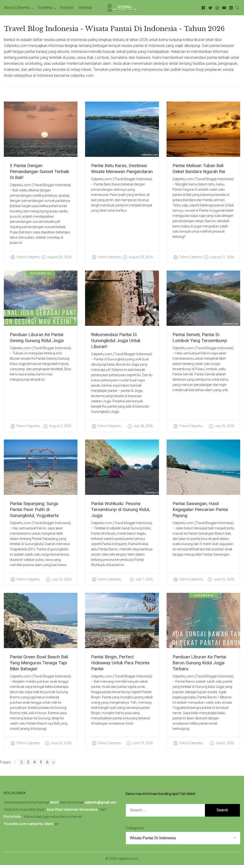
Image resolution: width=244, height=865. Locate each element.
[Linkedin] (230, 7)
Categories (135, 828)
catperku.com (127, 858)
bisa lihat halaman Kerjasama (72, 809)
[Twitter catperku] (210, 7)
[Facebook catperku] (203, 7)
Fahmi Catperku (28, 257)
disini (54, 802)
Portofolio (12, 817)
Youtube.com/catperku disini (29, 824)
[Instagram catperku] (216, 7)
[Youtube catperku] (223, 7)
